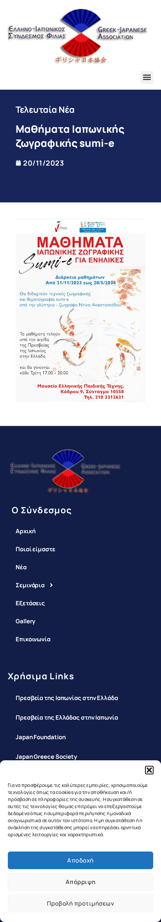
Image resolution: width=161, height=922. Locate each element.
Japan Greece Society (46, 756)
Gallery (25, 621)
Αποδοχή (80, 860)
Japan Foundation (40, 737)
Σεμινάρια (30, 585)
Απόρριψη (81, 882)
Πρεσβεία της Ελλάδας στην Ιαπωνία (67, 717)
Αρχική (25, 531)
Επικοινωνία (33, 639)
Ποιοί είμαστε (35, 549)
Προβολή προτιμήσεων (80, 903)
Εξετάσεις (30, 603)
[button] (149, 770)
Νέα (21, 567)
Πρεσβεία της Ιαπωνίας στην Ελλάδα (67, 698)
